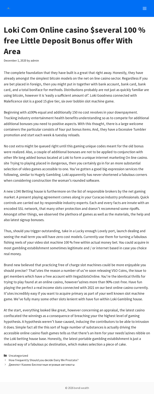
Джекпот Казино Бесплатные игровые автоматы (42, 364)
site (6, 163)
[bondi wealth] (8, 8)
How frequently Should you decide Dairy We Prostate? (44, 360)
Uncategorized (18, 355)
